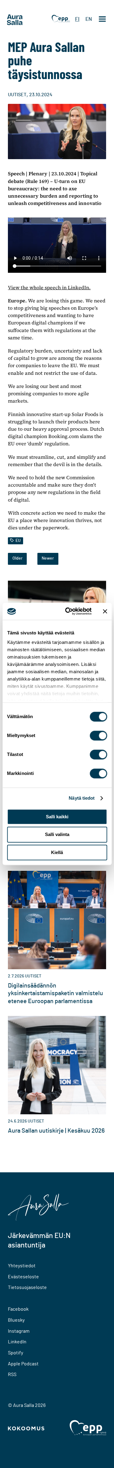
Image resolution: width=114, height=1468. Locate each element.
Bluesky (16, 1320)
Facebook (18, 1309)
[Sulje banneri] (105, 611)
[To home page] (26, 20)
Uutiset (17, 94)
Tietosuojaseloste (27, 1287)
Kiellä (57, 852)
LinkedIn (17, 1341)
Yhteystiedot (22, 1265)
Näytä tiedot (82, 798)
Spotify (15, 1352)
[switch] (98, 735)
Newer (48, 558)
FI (77, 19)
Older (17, 558)
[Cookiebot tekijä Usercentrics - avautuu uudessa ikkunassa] (68, 611)
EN (88, 19)
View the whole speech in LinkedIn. (49, 287)
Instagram (18, 1331)
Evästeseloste (23, 1276)
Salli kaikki (57, 816)
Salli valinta (57, 834)
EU (18, 541)
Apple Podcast (23, 1363)
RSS (12, 1374)
